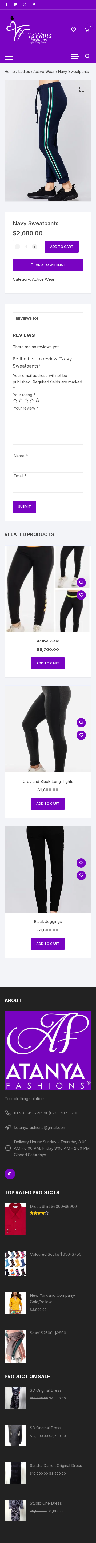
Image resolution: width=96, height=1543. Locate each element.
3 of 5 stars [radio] (26, 400)
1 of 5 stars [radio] (15, 400)
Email (20, 475)
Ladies (24, 71)
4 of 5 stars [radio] (32, 400)
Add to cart (61, 247)
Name (21, 455)
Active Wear (44, 71)
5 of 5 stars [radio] (37, 400)
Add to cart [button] (47, 663)
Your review (26, 408)
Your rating (24, 394)
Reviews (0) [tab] (27, 318)
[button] (82, 89)
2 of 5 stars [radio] (20, 400)
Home (10, 71)
